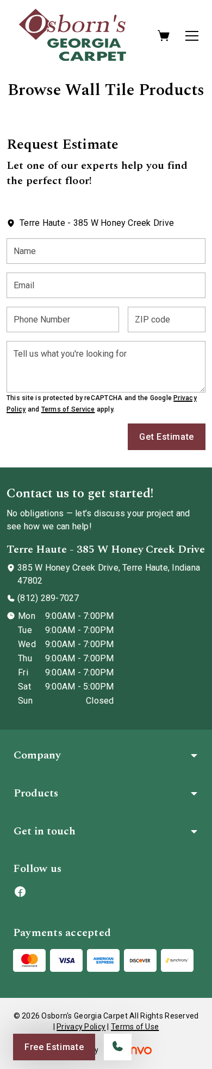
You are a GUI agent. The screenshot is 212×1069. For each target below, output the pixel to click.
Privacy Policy (81, 1026)
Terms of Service (68, 409)
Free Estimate (54, 1047)
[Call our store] (118, 1047)
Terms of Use (135, 1026)
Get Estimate (166, 437)
